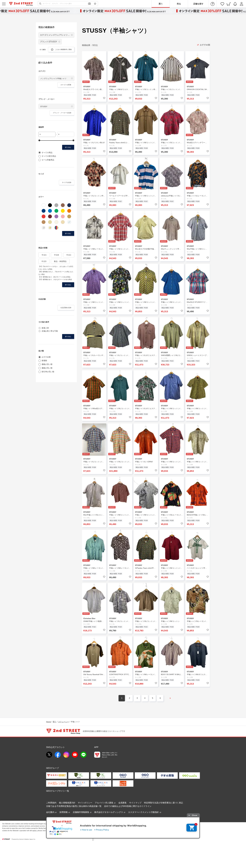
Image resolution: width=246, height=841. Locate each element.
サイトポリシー (85, 803)
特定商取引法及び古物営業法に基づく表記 (163, 803)
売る (179, 4)
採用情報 (63, 812)
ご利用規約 (51, 803)
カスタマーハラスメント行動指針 (143, 812)
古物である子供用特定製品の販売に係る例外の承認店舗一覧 (73, 806)
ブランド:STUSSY (48, 42)
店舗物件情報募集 (81, 812)
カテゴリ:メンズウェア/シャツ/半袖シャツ (57, 35)
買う (161, 4)
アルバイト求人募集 (104, 803)
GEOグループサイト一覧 (57, 791)
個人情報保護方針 (67, 803)
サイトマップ (135, 803)
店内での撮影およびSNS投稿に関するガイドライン (127, 806)
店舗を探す (198, 4)
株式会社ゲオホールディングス (109, 812)
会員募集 (122, 803)
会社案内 (50, 812)
